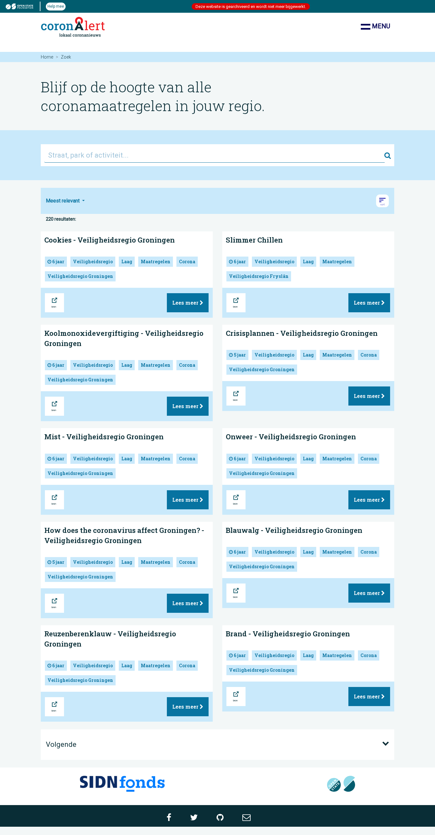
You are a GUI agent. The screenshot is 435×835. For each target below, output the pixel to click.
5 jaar (239, 355)
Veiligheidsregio (93, 261)
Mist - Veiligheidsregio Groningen (104, 436)
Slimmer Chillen (254, 239)
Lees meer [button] (186, 302)
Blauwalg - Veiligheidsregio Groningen (294, 530)
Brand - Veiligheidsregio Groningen (288, 633)
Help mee (55, 6)
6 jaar (57, 261)
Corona (187, 261)
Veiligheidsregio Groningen (80, 276)
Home (47, 57)
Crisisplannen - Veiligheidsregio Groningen (302, 333)
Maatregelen (155, 261)
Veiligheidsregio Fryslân (259, 276)
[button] (382, 201)
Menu (380, 26)
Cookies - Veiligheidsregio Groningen (109, 239)
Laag (126, 261)
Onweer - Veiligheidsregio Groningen (291, 436)
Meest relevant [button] (63, 201)
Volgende (61, 744)
